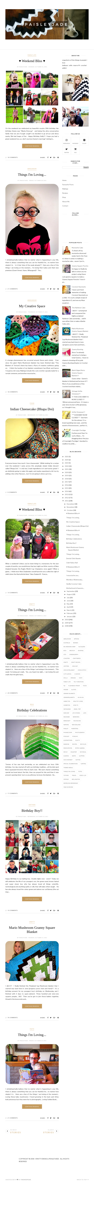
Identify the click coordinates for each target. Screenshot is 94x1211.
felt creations (79, 682)
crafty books (75, 662)
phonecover (68, 732)
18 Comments (13, 157)
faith (32, 1029)
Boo (32, 704)
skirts (74, 756)
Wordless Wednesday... (74, 580)
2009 (66, 623)
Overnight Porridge (79, 430)
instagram (66, 143)
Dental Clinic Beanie (73, 558)
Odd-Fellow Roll (72, 563)
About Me (65, 201)
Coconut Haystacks (79, 287)
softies (78, 760)
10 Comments (13, 910)
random (66, 744)
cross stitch (82, 670)
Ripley (66, 752)
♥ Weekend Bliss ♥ (32, 61)
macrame (67, 717)
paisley (66, 728)
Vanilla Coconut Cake (74, 584)
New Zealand (76, 724)
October (70, 510)
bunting (80, 650)
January (69, 616)
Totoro (66, 775)
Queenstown (68, 740)
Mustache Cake (77, 248)
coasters (67, 658)
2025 (66, 457)
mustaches (77, 721)
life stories (76, 713)
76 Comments (13, 1017)
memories (76, 717)
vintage (66, 779)
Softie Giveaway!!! (78, 412)
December (70, 504)
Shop (64, 197)
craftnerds (77, 658)
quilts (77, 740)
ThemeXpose (26, 1179)
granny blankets (69, 693)
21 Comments (13, 289)
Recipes (65, 193)
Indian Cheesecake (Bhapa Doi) (32, 409)
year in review (68, 787)
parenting (74, 728)
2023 (66, 463)
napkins (66, 724)
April (68, 607)
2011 (66, 501)
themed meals (68, 767)
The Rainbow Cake (78, 308)
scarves (66, 756)
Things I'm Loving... (32, 174)
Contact (65, 206)
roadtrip (74, 752)
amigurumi (32, 169)
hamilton (67, 701)
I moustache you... (72, 575)
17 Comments (13, 793)
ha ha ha (81, 697)
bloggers (82, 646)
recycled (83, 744)
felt (75, 152)
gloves (73, 689)
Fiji (64, 685)
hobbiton (67, 705)
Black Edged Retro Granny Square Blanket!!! (78, 373)
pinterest (75, 143)
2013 (66, 494)
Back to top (82, 1179)
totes (80, 771)
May (68, 604)
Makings (65, 189)
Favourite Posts (68, 185)
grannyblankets (69, 697)
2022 (66, 466)
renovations (68, 748)
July (68, 598)
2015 (66, 488)
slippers (81, 756)
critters (32, 805)
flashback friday (74, 685)
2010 (66, 620)
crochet (75, 666)
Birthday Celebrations (32, 710)
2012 (66, 498)
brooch (72, 650)
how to (75, 705)
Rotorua (83, 752)
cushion (77, 674)
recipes (74, 744)
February (70, 613)
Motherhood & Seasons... (75, 588)
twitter (66, 152)
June (68, 601)
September (71, 591)
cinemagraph (73, 654)
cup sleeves (67, 674)
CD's (65, 654)
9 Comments (12, 492)
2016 (66, 485)
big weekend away (69, 646)
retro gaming (80, 748)
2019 (66, 475)
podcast (66, 736)
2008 (66, 626)
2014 (66, 491)
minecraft (67, 721)
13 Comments (13, 592)
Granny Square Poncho (80, 266)
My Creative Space (32, 306)
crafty (32, 604)
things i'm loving (69, 771)
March (69, 610)
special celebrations (71, 764)
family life (32, 55)
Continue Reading (32, 146)
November (70, 507)
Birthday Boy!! (32, 810)
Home (64, 180)
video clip (82, 775)
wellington (76, 779)
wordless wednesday (71, 783)
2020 (66, 472)
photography (79, 732)
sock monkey (68, 760)
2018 (66, 479)
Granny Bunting (77, 349)
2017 (66, 482)
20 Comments (13, 693)
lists (84, 713)
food (32, 403)
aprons (76, 639)
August (69, 594)
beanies (75, 643)
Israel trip (77, 709)
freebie (66, 689)
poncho (75, 736)
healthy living (78, 701)
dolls (66, 678)
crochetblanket (69, 670)
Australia (67, 643)
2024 (66, 460)
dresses (73, 678)
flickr (84, 143)
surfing (83, 764)
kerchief (66, 713)
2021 (66, 469)
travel (74, 775)
